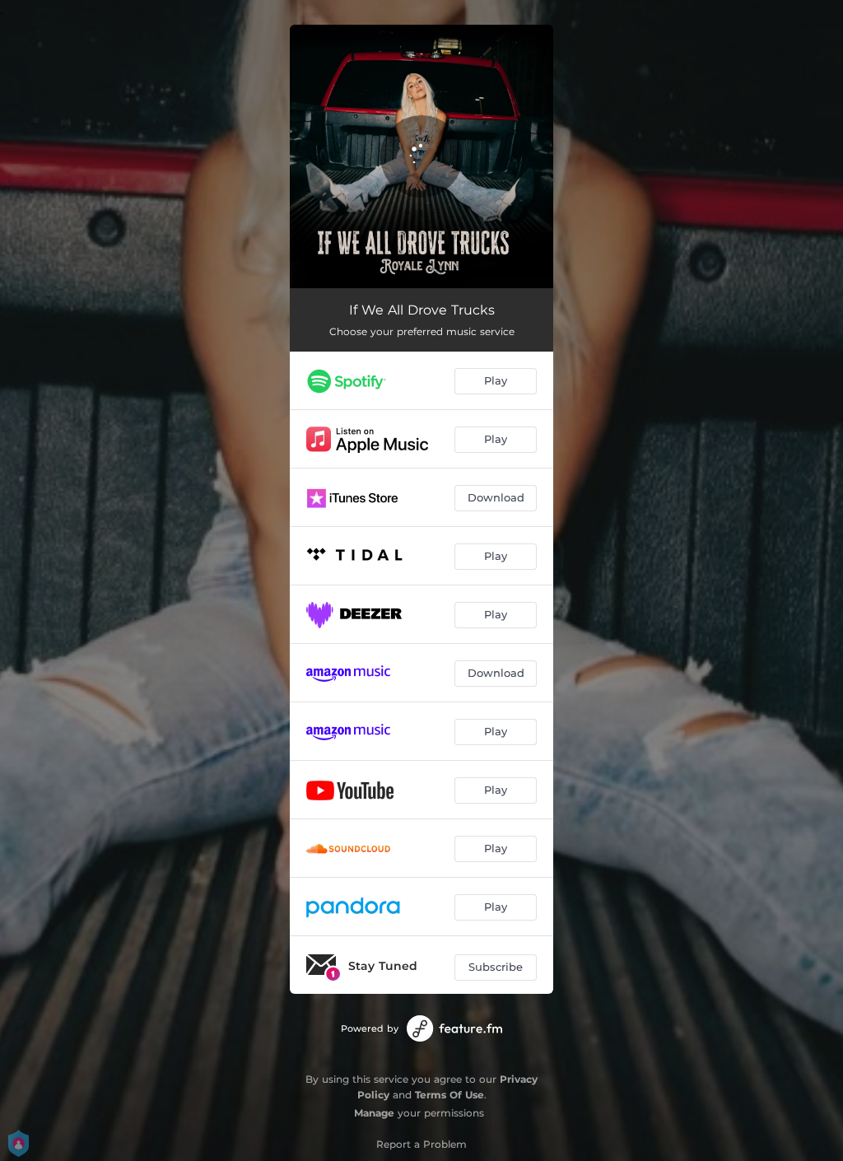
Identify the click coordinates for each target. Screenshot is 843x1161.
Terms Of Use (449, 1095)
